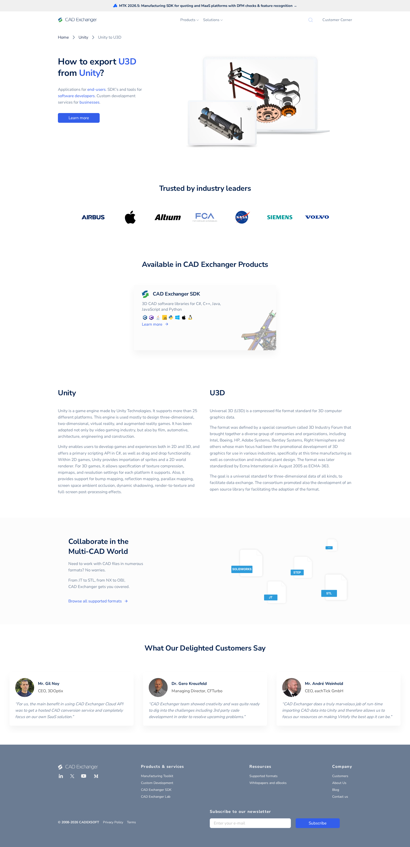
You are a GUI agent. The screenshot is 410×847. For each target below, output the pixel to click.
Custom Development (157, 783)
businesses (89, 102)
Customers (340, 776)
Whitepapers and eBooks (268, 783)
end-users (96, 89)
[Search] (310, 20)
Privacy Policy (113, 822)
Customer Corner (337, 20)
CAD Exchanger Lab (155, 796)
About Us (339, 783)
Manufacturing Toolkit (157, 776)
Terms (131, 822)
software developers (76, 96)
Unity (83, 37)
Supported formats (263, 776)
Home (63, 37)
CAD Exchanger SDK (156, 790)
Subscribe (317, 823)
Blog (335, 790)
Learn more (79, 118)
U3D (127, 62)
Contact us (340, 796)
